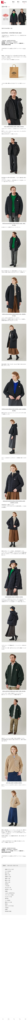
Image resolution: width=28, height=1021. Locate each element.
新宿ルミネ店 (7, 874)
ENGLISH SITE (18, 1013)
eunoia (3, 1005)
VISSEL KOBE (4, 1009)
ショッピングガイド (5, 958)
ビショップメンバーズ (5, 968)
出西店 (6, 909)
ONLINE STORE (8, 911)
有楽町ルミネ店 (8, 876)
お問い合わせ (4, 962)
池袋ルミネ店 (7, 878)
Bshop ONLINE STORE (6, 44)
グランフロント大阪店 (9, 894)
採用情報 (3, 978)
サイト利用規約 (4, 985)
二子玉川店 (7, 885)
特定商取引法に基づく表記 (6, 986)
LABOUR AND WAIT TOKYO (7, 1003)
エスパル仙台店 (8, 871)
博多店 (6, 904)
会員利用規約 (4, 970)
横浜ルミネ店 (7, 880)
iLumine (3, 996)
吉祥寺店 (6, 883)
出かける (7, 952)
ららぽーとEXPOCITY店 (9, 893)
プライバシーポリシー (5, 988)
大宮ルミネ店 (7, 882)
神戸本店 (6, 898)
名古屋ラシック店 (8, 889)
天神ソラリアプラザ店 (9, 905)
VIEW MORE (14, 947)
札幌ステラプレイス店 (9, 869)
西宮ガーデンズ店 (8, 902)
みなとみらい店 (8, 887)
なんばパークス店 (8, 896)
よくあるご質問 (4, 960)
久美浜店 (6, 907)
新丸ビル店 (7, 873)
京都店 (6, 891)
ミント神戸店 (7, 900)
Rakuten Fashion (5, 998)
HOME (3, 952)
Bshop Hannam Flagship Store (7, 1002)
